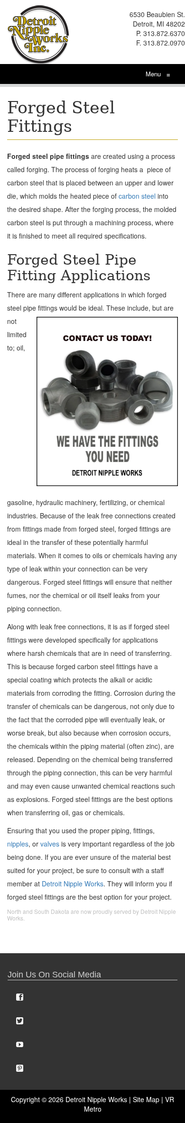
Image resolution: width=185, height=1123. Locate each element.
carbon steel (137, 196)
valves (49, 843)
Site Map (146, 1099)
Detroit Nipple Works (72, 883)
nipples (17, 843)
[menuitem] (92, 997)
